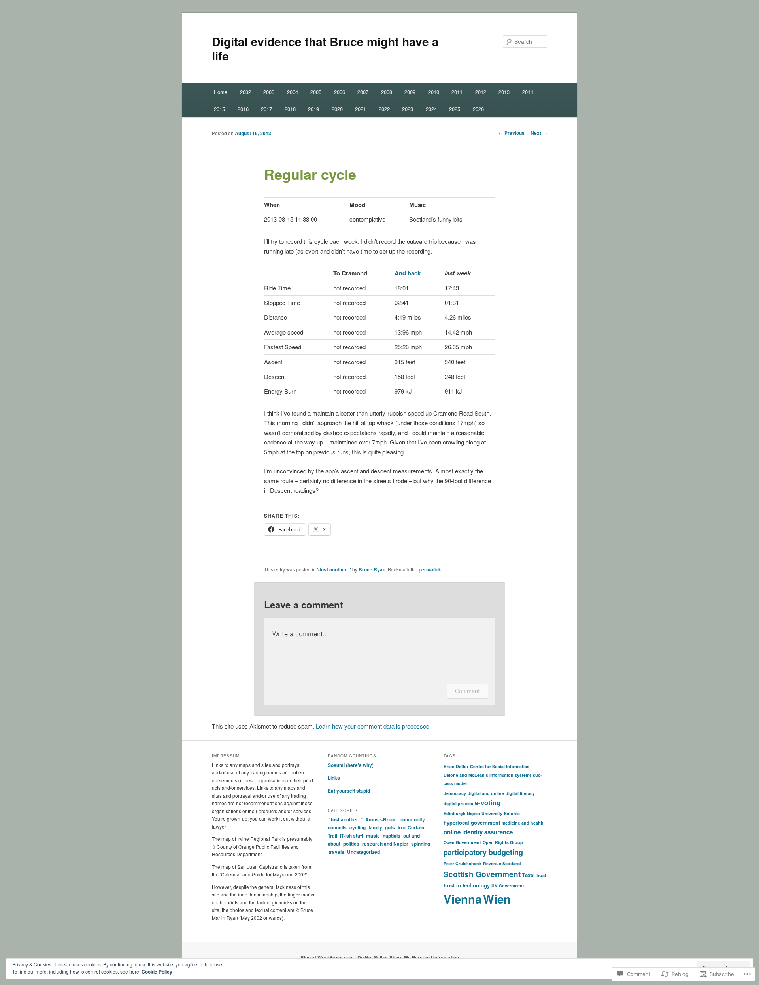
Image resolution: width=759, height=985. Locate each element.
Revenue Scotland (502, 863)
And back (408, 273)
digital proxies (458, 803)
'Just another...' (334, 569)
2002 (245, 92)
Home (220, 92)
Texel (528, 875)
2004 (292, 92)
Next (539, 132)
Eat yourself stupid (349, 790)
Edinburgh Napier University (473, 813)
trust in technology (467, 885)
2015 (219, 109)
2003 (268, 92)
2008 (386, 92)
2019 (313, 109)
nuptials (391, 835)
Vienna (462, 899)
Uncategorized (363, 851)
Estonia (512, 813)
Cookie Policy (157, 971)
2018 (290, 109)
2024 (431, 109)
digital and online (486, 793)
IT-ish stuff (351, 835)
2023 (407, 109)
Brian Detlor (456, 766)
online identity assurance (478, 832)
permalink (430, 569)
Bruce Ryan (372, 569)
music (373, 835)
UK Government (507, 886)
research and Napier (385, 843)
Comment (467, 690)
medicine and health (523, 823)
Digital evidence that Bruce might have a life (325, 48)
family (375, 827)
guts (390, 827)
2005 (315, 92)
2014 (527, 92)
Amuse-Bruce (381, 819)
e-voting (487, 802)
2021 (360, 109)
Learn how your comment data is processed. (373, 726)
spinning (420, 843)
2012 (480, 92)
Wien (497, 899)
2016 (243, 109)
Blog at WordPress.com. (327, 957)
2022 (384, 109)
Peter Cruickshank (462, 863)
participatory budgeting (483, 852)
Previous (511, 132)
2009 (409, 92)
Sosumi (336, 764)
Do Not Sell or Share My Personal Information (408, 957)
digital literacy (520, 793)
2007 (362, 92)
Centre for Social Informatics (499, 766)
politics (351, 843)
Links (334, 777)
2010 (433, 92)
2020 (337, 109)
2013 (504, 92)
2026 (478, 109)
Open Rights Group (503, 842)
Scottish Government (482, 874)
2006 (339, 92)
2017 (266, 109)
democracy (455, 793)
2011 (457, 92)
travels (336, 851)
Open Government (462, 842)
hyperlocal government (472, 822)
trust (541, 875)
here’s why (359, 764)
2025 (454, 109)
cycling (357, 827)
